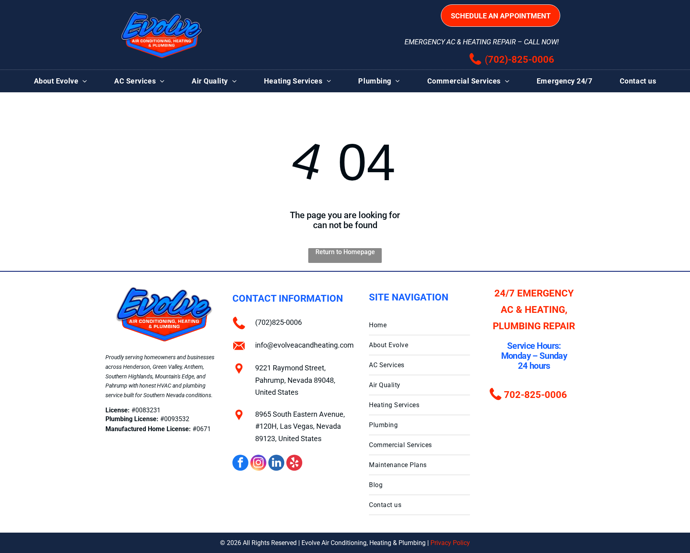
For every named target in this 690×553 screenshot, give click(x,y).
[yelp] (294, 464)
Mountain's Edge (174, 376)
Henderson (136, 367)
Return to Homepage (345, 252)
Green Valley (167, 367)
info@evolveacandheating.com (304, 345)
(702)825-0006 (278, 322)
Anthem (193, 367)
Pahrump (116, 385)
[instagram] (258, 464)
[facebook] (240, 464)
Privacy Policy (450, 543)
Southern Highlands (129, 376)
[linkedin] (276, 464)
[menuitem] (60, 81)
